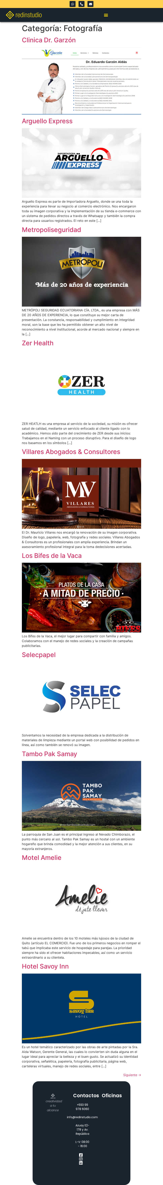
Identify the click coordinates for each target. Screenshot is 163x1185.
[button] (106, 15)
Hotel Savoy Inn (45, 966)
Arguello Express (47, 121)
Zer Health (37, 343)
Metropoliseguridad (51, 230)
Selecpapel (39, 655)
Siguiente (132, 1075)
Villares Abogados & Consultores (71, 452)
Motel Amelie (41, 857)
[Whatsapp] (73, 4)
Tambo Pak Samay (49, 754)
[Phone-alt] (81, 4)
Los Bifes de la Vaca (52, 555)
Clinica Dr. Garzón (49, 40)
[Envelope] (90, 4)
